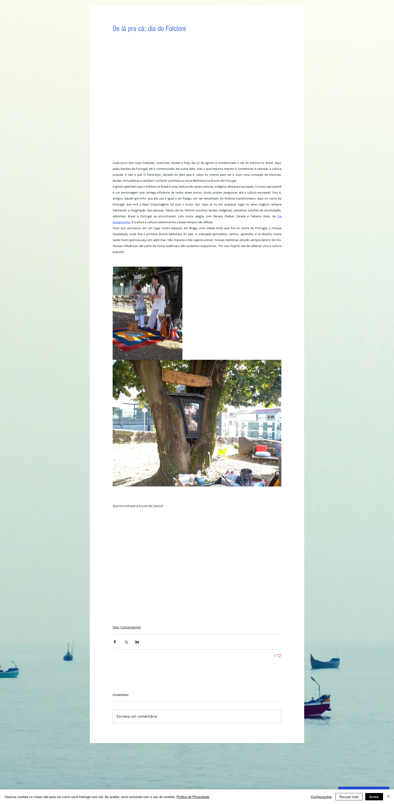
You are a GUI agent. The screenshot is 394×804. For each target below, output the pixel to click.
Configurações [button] (321, 796)
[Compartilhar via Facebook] (115, 642)
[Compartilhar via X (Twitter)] (126, 642)
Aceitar (374, 796)
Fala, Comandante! (127, 627)
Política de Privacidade (192, 796)
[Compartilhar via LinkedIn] (137, 642)
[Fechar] (388, 796)
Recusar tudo (349, 796)
